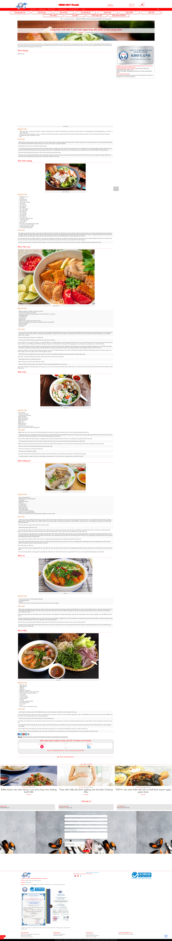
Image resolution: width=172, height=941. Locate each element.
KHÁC (83, 9)
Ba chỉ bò (63, 12)
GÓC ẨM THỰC (63, 9)
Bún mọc (35, 737)
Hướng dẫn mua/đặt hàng (59, 934)
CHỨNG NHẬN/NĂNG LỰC (125, 932)
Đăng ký (132, 5)
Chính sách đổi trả (90, 934)
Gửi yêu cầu (86, 851)
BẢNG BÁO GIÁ (51, 9)
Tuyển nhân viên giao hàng (26, 936)
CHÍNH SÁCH (89, 932)
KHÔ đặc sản (97, 15)
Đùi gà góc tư (20, 12)
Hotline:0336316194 (42, 744)
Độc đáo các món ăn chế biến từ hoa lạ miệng (29, 790)
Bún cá (24, 737)
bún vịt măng (64, 737)
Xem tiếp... (28, 792)
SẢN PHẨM (42, 9)
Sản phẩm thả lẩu (119, 15)
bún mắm (29, 737)
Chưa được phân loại (68, 19)
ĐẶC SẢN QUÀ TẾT (73, 9)
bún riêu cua (41, 737)
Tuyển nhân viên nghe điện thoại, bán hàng (30, 934)
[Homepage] (61, 19)
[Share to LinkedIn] (26, 734)
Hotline (2, 936)
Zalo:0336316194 (89, 744)
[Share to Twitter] (21, 734)
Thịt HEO (53, 15)
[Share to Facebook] (19, 734)
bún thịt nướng (56, 737)
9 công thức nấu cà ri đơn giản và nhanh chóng (86, 790)
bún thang (48, 737)
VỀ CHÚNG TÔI (25, 932)
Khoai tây (107, 12)
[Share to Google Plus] (24, 734)
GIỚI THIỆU (33, 9)
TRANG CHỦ (21, 9)
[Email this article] (28, 734)
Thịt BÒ (75, 15)
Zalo (1, 938)
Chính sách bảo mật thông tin (92, 935)
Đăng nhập (132, 4)
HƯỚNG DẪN (56, 932)
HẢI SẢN (129, 12)
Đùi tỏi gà (41, 12)
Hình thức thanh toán (58, 935)
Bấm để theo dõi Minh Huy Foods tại (83, 874)
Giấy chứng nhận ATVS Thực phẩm (126, 934)
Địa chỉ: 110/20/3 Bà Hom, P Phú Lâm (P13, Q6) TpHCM (65, 750)
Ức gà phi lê (85, 12)
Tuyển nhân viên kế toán (26, 935)
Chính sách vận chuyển (91, 936)
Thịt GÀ (151, 12)
